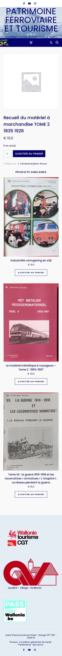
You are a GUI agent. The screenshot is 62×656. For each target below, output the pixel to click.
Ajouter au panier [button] (31, 272)
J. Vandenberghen (28, 163)
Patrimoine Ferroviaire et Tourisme (31, 20)
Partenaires (24, 644)
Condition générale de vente (35, 642)
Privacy (14, 642)
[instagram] (35, 3)
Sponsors (38, 644)
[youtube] (30, 3)
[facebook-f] (24, 3)
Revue (43, 163)
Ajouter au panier (29, 153)
